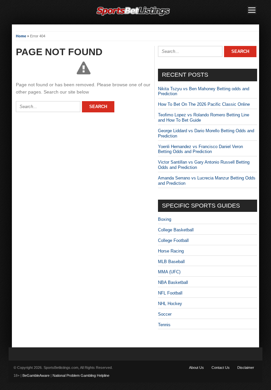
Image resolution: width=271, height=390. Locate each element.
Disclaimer (245, 368)
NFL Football (170, 293)
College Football (173, 240)
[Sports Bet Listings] (133, 16)
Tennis (164, 324)
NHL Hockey (170, 303)
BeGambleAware (36, 375)
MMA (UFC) (169, 271)
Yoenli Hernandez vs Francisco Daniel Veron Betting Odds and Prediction (200, 149)
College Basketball (176, 229)
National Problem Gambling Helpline (81, 375)
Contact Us (221, 368)
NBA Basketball (173, 282)
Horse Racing (171, 251)
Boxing (164, 219)
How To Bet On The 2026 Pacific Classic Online (204, 104)
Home (21, 36)
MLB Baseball (171, 261)
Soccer (165, 314)
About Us (196, 368)
